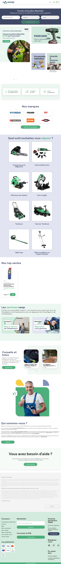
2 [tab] (16, 79)
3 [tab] (40, 371)
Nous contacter (30, 464)
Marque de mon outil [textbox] (8, 17)
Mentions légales (52, 556)
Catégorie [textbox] (25, 17)
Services (3, 524)
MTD (42, 484)
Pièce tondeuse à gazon (43, 491)
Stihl (56, 484)
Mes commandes (6, 528)
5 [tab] (45, 371)
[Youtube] (49, 545)
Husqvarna (23, 484)
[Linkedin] (58, 545)
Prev (1, 52)
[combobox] (11, 17)
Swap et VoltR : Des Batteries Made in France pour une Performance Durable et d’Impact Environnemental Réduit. (31, 365)
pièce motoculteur (32, 491)
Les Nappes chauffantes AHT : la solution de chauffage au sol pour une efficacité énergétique (49, 365)
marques (9, 485)
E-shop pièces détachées (8, 522)
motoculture (41, 485)
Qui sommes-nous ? (6, 534)
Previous (21, 359)
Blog (2, 526)
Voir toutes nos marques (30, 127)
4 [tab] (42, 371)
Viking (45, 484)
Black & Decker (37, 484)
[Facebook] (54, 545)
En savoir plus (53, 534)
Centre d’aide (8, 367)
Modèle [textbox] (44, 17)
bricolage (48, 485)
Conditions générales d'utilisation (54, 558)
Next (27, 52)
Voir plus (7, 442)
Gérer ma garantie (6, 532)
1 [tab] (14, 79)
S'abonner (30, 527)
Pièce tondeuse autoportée (14, 491)
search (59, 2)
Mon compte (4, 530)
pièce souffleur (24, 491)
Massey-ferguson (51, 484)
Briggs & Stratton (30, 484)
